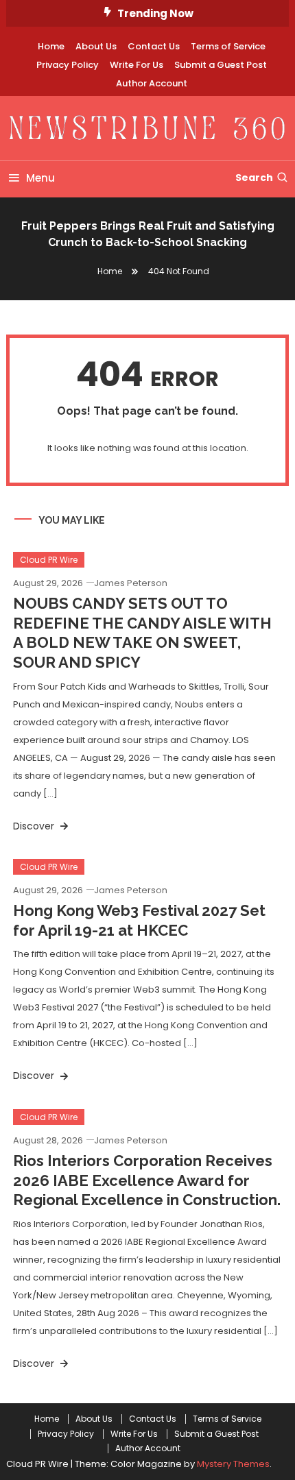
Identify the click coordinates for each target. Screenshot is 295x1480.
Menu (40, 178)
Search (254, 177)
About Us (96, 46)
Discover (35, 826)
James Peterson (130, 583)
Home (51, 46)
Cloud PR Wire (49, 560)
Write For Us (136, 64)
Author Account (151, 83)
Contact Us (154, 46)
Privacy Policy (67, 64)
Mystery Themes (233, 1463)
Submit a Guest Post (220, 64)
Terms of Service (228, 46)
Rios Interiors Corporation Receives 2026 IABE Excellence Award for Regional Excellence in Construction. (147, 1180)
